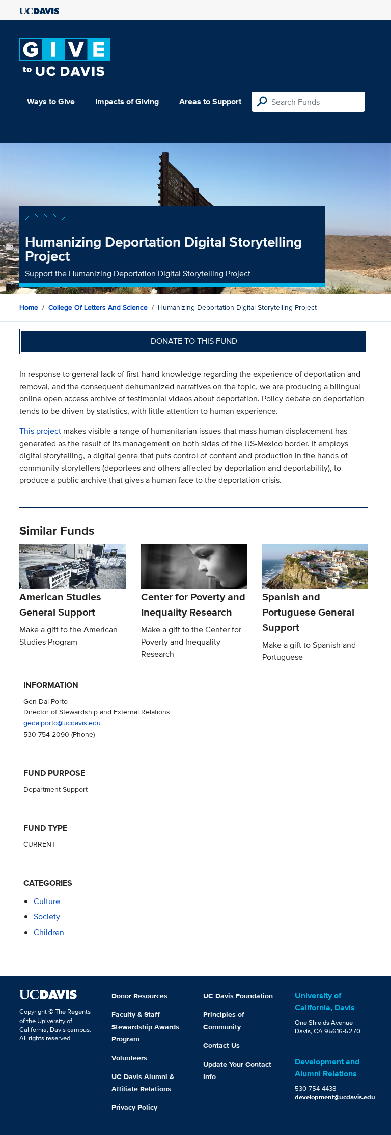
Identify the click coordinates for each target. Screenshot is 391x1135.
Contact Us (221, 1045)
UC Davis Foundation (238, 996)
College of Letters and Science (98, 307)
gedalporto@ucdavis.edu (62, 722)
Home (28, 307)
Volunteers (129, 1058)
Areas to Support (210, 101)
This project (40, 431)
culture (47, 901)
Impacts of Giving (127, 101)
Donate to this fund (194, 341)
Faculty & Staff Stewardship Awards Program (145, 1026)
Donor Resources (139, 996)
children (49, 932)
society (47, 916)
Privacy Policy (134, 1107)
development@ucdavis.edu (335, 1097)
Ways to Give (51, 101)
